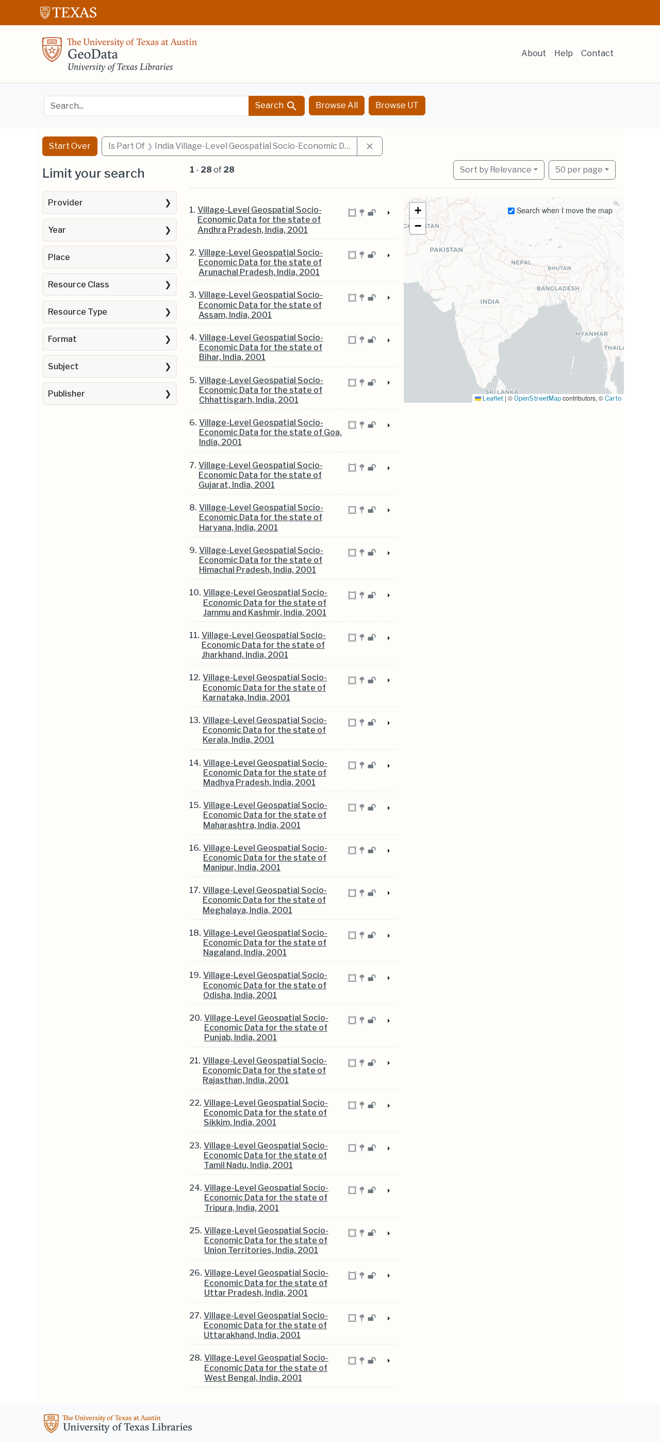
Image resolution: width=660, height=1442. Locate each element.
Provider (65, 203)
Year (57, 230)
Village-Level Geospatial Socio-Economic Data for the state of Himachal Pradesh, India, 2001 (261, 560)
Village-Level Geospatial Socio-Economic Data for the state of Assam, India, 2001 (261, 304)
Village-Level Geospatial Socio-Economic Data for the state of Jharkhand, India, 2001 (264, 645)
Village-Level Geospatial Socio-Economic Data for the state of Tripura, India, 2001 (266, 1197)
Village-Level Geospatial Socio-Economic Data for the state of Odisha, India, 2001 (265, 985)
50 (579, 169)
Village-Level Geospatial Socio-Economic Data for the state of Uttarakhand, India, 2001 (266, 1325)
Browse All (337, 105)
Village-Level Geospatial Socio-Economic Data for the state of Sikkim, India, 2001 (266, 1112)
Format (62, 339)
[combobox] (146, 105)
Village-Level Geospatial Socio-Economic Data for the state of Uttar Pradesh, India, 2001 (266, 1282)
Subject (63, 366)
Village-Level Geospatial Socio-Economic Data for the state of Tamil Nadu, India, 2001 (266, 1155)
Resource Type (77, 312)
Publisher (66, 394)
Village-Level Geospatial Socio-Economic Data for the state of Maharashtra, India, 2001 (265, 815)
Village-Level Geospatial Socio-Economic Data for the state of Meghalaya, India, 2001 (265, 900)
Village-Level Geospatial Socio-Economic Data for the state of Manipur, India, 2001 (265, 857)
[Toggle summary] (387, 213)
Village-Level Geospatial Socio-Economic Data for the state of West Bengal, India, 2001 (266, 1367)
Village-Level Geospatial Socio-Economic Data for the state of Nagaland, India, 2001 (265, 942)
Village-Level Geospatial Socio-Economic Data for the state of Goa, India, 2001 (270, 432)
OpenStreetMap (537, 398)
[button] (417, 210)
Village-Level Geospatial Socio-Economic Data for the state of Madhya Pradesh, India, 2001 (265, 772)
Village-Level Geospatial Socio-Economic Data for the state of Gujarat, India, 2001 (261, 475)
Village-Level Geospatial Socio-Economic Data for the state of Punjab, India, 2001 (266, 1027)
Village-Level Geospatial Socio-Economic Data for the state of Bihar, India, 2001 (261, 347)
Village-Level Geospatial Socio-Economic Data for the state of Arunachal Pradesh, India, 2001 (261, 262)
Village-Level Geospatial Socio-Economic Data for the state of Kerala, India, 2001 (265, 730)
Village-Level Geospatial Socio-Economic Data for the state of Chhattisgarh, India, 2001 (261, 390)
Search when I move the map (564, 210)
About (533, 53)
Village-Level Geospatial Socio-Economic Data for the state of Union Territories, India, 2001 (266, 1240)
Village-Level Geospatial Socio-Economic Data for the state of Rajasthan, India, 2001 (265, 1070)
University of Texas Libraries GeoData (119, 57)
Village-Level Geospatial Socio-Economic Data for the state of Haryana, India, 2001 (261, 517)
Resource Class (78, 284)
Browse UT (397, 105)
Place (59, 257)
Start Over (70, 146)
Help (563, 53)
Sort (496, 170)
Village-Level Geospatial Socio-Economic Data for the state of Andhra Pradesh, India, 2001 (259, 219)
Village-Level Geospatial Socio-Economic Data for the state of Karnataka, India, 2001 (265, 687)
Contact (597, 53)
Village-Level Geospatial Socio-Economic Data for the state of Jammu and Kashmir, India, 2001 (265, 602)
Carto (613, 398)
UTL (119, 1425)
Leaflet (492, 398)
